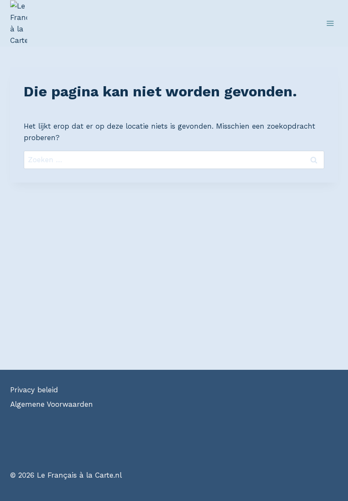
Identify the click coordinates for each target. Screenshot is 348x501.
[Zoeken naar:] (174, 159)
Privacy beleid (34, 390)
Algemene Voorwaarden (51, 404)
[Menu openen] (330, 23)
